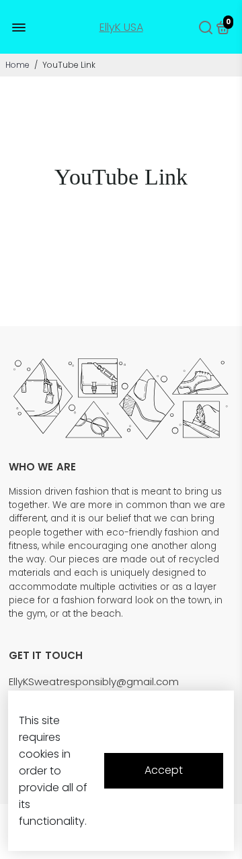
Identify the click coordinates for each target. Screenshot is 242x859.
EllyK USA (121, 27)
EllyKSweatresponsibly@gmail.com (94, 681)
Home (17, 64)
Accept (164, 770)
